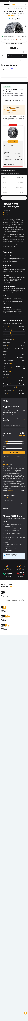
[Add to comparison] (25, 22)
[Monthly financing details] (23, 52)
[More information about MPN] (7, 393)
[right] (25, 26)
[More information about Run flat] (8, 351)
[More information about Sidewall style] (11, 367)
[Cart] (25, 4)
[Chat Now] (25, 1013)
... (5, 8)
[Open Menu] (2, 4)
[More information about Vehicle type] (10, 384)
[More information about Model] (7, 354)
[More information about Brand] (7, 345)
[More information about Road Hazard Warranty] (16, 387)
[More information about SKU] (6, 357)
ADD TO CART (13, 141)
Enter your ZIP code (22, 60)
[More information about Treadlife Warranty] (25, 36)
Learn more (21, 555)
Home (2, 8)
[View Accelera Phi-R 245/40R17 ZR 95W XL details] (13, 136)
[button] (8, 156)
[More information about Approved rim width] (14, 360)
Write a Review (14, 452)
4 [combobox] (2, 55)
